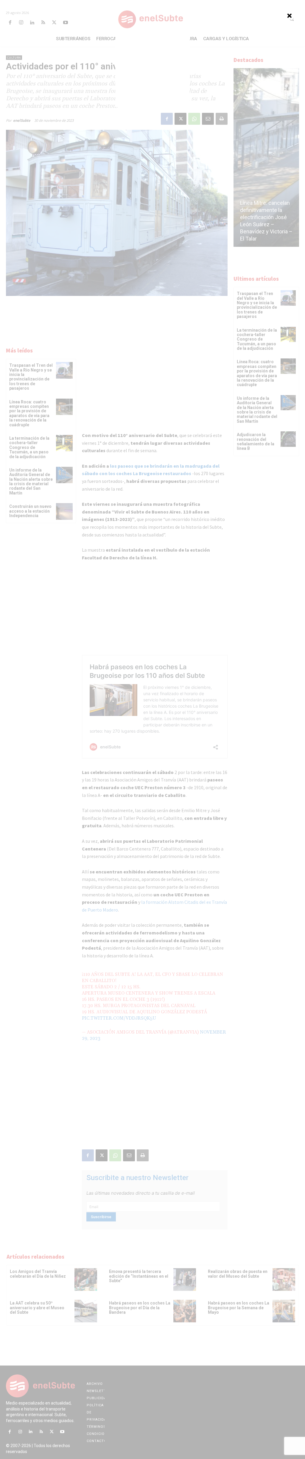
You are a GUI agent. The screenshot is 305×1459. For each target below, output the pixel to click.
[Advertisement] (152, 69)
